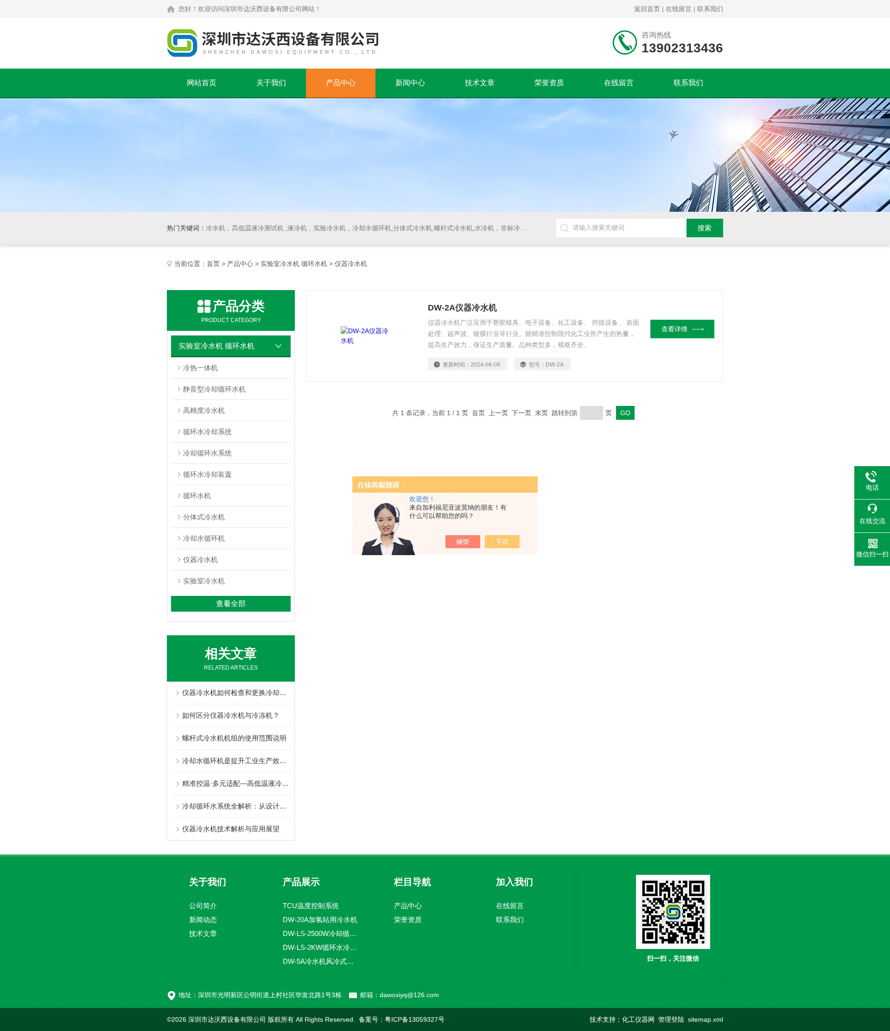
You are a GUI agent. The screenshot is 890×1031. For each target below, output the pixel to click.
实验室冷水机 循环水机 (294, 263)
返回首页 (647, 9)
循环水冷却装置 (207, 474)
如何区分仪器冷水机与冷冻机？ (231, 715)
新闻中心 (410, 83)
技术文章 (480, 83)
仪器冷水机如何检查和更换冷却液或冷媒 (235, 692)
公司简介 (203, 906)
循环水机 (197, 496)
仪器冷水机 (200, 559)
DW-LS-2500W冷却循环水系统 (320, 933)
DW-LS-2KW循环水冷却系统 (320, 947)
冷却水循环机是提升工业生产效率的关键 (235, 761)
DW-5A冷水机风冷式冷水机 (320, 961)
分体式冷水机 (204, 517)
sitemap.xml (705, 1019)
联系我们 (710, 9)
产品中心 (341, 83)
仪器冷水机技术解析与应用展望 (231, 829)
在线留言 (679, 9)
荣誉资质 (549, 83)
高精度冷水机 (204, 410)
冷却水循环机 (204, 538)
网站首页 (201, 83)
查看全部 (231, 603)
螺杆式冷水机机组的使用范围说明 (234, 738)
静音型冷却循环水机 (214, 389)
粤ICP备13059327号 (415, 1019)
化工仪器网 (638, 1019)
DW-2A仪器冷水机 (462, 307)
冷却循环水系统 (207, 453)
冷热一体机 (200, 368)
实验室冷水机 (204, 581)
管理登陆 (671, 1019)
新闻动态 (203, 919)
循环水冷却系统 (207, 432)
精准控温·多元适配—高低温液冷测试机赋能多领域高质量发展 (235, 783)
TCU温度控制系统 (311, 906)
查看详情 (674, 329)
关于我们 (271, 83)
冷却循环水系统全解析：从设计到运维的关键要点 (235, 806)
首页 (213, 263)
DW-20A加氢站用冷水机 (320, 919)
